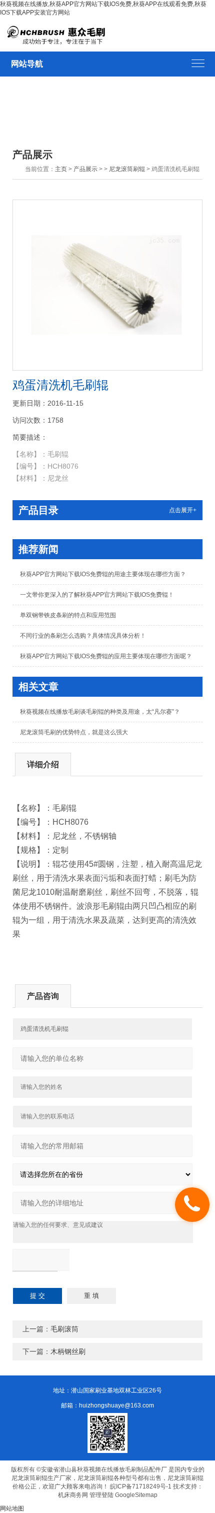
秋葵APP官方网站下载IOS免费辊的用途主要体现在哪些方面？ (103, 574)
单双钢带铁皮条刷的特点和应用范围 (68, 615)
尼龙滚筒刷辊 (127, 169)
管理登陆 (102, 1494)
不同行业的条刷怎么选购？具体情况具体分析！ (83, 635)
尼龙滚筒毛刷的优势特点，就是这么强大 (74, 732)
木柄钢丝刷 (68, 1351)
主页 (61, 169)
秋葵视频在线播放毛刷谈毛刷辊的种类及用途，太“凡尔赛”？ (100, 711)
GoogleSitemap (136, 1494)
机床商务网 (73, 1494)
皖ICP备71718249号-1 (141, 1486)
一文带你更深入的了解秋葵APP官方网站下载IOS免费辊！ (97, 594)
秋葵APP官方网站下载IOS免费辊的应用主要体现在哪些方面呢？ (106, 656)
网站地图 (12, 1508)
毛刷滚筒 (64, 1329)
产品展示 (86, 169)
